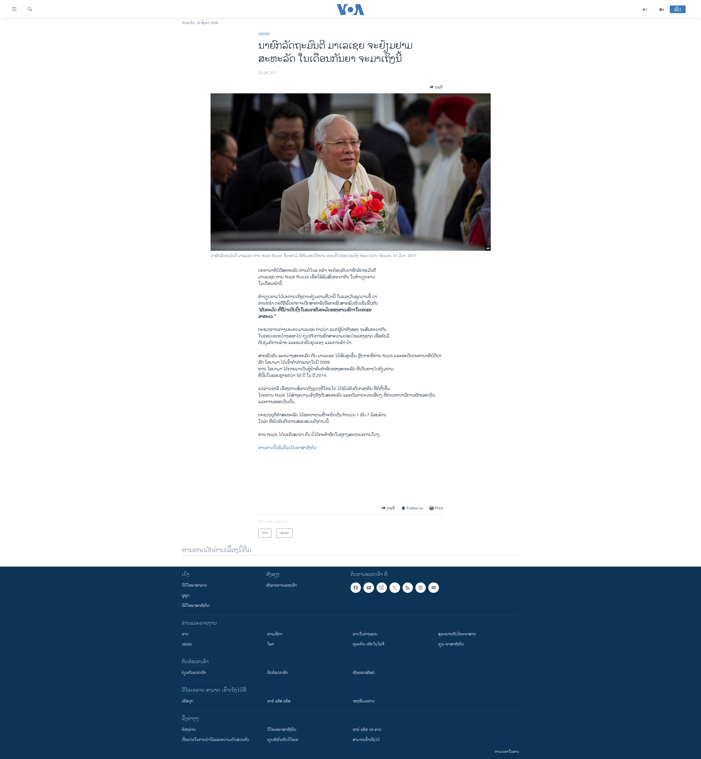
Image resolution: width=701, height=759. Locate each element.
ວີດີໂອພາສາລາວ (194, 585)
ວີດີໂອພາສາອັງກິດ (195, 605)
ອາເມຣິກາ (274, 634)
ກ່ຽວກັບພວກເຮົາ (194, 673)
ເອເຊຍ (264, 33)
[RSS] (408, 587)
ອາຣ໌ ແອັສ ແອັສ (279, 701)
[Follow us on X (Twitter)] (394, 587)
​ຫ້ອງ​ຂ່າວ (189, 729)
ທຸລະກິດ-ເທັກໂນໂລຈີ (368, 644)
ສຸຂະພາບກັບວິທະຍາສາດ (457, 634)
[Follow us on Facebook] (355, 587)
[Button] (436, 87)
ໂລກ (270, 644)
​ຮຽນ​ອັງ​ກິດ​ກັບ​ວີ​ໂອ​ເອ (282, 740)
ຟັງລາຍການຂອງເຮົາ (281, 585)
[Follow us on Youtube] (368, 587)
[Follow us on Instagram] (382, 587)
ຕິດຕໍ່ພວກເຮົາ (277, 673)
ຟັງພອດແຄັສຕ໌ (364, 673)
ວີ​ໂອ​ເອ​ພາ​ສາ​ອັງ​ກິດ (281, 729)
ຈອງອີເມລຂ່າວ (364, 701)
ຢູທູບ (185, 595)
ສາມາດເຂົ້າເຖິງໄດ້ (366, 740)
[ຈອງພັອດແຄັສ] (433, 587)
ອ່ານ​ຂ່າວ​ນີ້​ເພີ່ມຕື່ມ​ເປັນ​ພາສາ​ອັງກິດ (287, 448)
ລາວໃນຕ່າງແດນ (365, 634)
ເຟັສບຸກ (187, 701)
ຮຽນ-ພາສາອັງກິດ (451, 644)
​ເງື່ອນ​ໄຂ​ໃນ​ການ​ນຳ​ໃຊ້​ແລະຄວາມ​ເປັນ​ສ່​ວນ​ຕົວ (215, 740)
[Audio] (645, 9)
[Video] (661, 9)
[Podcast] (420, 587)
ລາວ (185, 634)
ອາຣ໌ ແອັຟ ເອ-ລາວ (367, 729)
